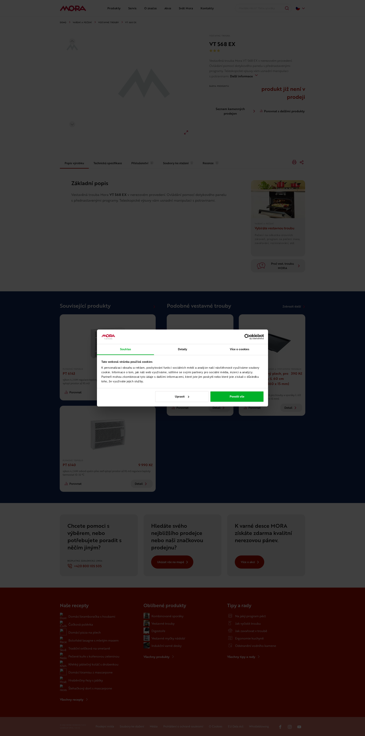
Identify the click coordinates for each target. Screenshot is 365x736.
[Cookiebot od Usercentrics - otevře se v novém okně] (247, 337)
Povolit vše (237, 396)
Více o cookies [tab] (239, 349)
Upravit (180, 396)
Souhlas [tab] (125, 349)
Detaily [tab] (182, 349)
